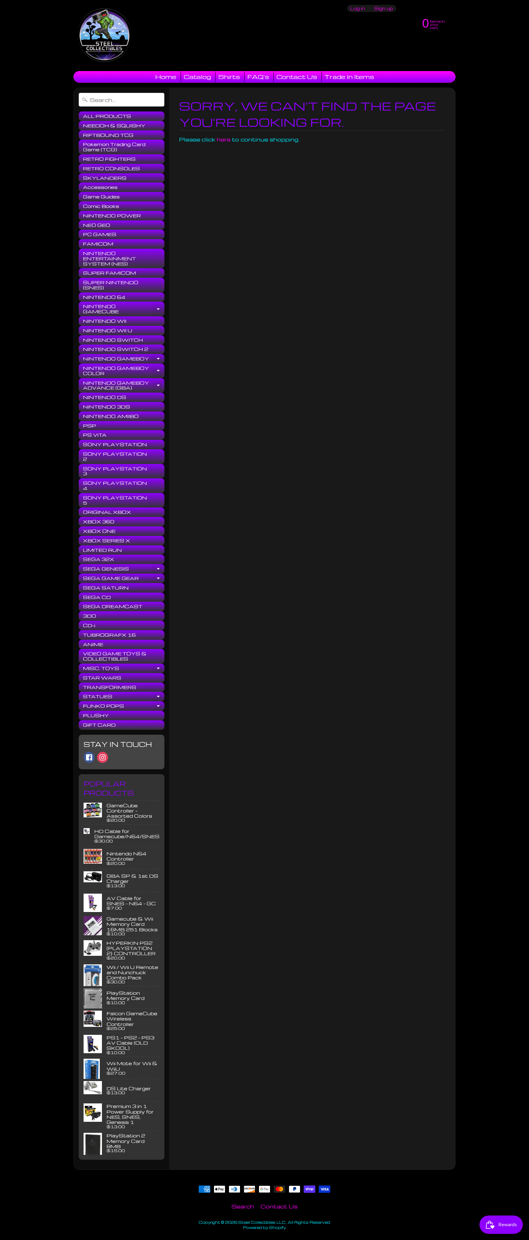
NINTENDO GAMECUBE (123, 309)
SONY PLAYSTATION (115, 444)
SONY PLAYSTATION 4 (115, 485)
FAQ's (258, 77)
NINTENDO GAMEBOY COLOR (123, 371)
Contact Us (296, 77)
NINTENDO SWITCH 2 (115, 349)
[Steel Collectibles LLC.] (104, 35)
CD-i (89, 625)
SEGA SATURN (106, 588)
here (224, 139)
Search (242, 1206)
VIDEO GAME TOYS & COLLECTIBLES (115, 656)
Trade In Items (349, 77)
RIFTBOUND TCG (108, 135)
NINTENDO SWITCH (113, 340)
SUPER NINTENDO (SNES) (110, 285)
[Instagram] (102, 757)
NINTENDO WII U (107, 330)
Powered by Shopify (264, 1227)
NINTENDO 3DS (106, 407)
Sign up (383, 8)
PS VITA (95, 435)
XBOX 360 (98, 521)
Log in (357, 8)
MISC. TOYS (123, 669)
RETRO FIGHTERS (109, 159)
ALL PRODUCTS (107, 116)
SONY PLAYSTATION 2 (115, 456)
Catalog (197, 77)
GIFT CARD (99, 725)
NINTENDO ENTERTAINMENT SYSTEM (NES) (109, 258)
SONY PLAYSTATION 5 (115, 500)
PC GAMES (99, 234)
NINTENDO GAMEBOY (123, 360)
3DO (89, 616)
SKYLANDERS (104, 178)
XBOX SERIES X (106, 540)
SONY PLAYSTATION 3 (115, 471)
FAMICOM (98, 244)
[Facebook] (89, 757)
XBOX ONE (99, 531)
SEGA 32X (98, 559)
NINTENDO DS (104, 397)
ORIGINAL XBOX (107, 512)
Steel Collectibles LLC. (262, 1222)
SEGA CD (97, 597)
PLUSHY (96, 715)
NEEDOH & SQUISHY (114, 125)
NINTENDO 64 (104, 297)
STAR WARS (102, 678)
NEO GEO (96, 225)
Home (165, 77)
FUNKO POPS (123, 707)
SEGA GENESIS (123, 570)
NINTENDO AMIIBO (111, 416)
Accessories (100, 187)
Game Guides (101, 197)
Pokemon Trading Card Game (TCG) (114, 147)
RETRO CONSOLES (111, 168)
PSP (89, 426)
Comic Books (101, 206)
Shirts (229, 77)
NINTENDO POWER (112, 216)
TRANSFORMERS (109, 687)
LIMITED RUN (102, 550)
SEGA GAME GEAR (123, 579)
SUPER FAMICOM (109, 273)
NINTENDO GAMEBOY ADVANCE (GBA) (123, 386)
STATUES (123, 697)
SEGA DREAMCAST (112, 606)
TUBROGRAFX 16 (109, 635)
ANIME (93, 644)
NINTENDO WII (104, 321)
